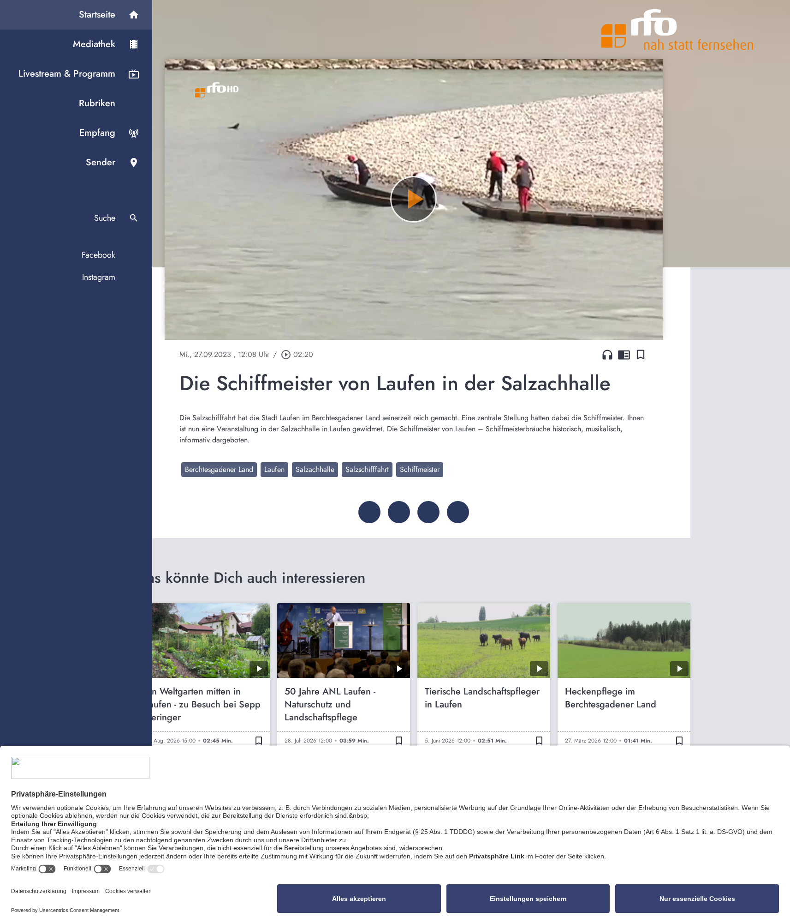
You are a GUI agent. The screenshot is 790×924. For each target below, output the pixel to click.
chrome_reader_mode (624, 354)
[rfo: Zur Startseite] (677, 29)
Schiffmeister (420, 469)
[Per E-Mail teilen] (458, 512)
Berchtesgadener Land (219, 469)
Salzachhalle (315, 469)
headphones (607, 354)
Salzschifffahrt (367, 469)
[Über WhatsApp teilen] (428, 512)
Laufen (274, 469)
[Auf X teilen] (399, 512)
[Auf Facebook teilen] (369, 512)
